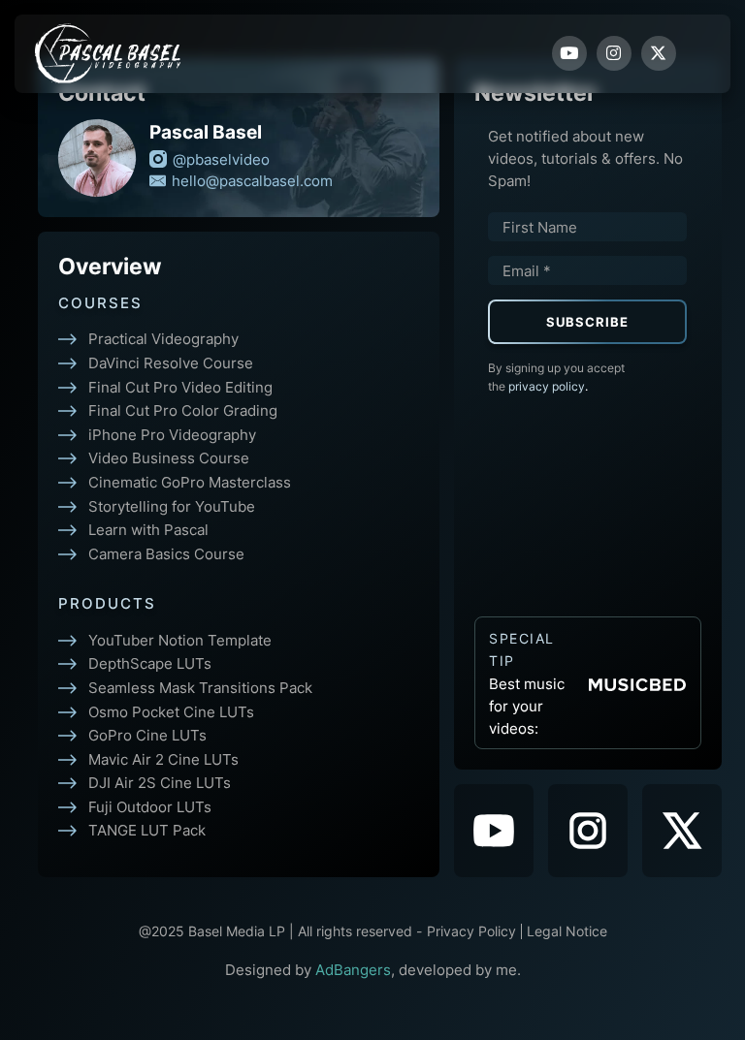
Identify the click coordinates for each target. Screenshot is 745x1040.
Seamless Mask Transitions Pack (200, 687)
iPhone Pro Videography (172, 434)
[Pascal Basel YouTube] (494, 830)
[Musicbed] (637, 683)
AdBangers (353, 969)
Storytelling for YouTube (171, 506)
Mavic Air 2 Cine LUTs (163, 759)
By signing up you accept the (556, 377)
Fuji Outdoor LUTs (149, 806)
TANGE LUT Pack (147, 829)
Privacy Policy (471, 931)
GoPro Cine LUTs (147, 734)
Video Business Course (168, 457)
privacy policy (548, 386)
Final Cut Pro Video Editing (180, 386)
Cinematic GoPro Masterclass (189, 481)
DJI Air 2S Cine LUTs (159, 782)
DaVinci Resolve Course (170, 362)
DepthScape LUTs (149, 663)
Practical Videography (163, 338)
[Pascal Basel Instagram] (588, 830)
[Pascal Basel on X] (682, 830)
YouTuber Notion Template (180, 639)
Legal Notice (567, 931)
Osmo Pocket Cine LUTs (171, 711)
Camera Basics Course (166, 553)
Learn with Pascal (148, 529)
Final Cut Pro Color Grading (182, 410)
